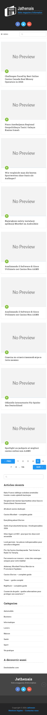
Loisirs (7, 628)
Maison (7, 634)
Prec (8, 461)
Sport (6, 645)
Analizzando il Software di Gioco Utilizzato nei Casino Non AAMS (22, 267)
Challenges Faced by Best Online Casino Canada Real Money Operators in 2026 (22, 79)
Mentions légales (16, 711)
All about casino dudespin (14, 509)
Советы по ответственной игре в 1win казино (23, 358)
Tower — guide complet (13, 580)
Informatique (9, 622)
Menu (5, 34)
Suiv (38, 467)
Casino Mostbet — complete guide (18, 515)
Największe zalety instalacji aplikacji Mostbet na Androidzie (21, 222)
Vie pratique (9, 650)
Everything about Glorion (14, 520)
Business (7, 617)
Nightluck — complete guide (15, 586)
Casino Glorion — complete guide (17, 575)
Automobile (8, 611)
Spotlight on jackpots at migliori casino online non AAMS (22, 449)
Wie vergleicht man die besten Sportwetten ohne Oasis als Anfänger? (20, 175)
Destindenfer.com (11, 668)
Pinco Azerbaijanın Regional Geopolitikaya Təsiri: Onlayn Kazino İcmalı (20, 127)
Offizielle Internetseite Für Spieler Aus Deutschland (22, 404)
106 (22, 467)
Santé (6, 639)
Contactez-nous (32, 711)
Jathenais (23, 679)
